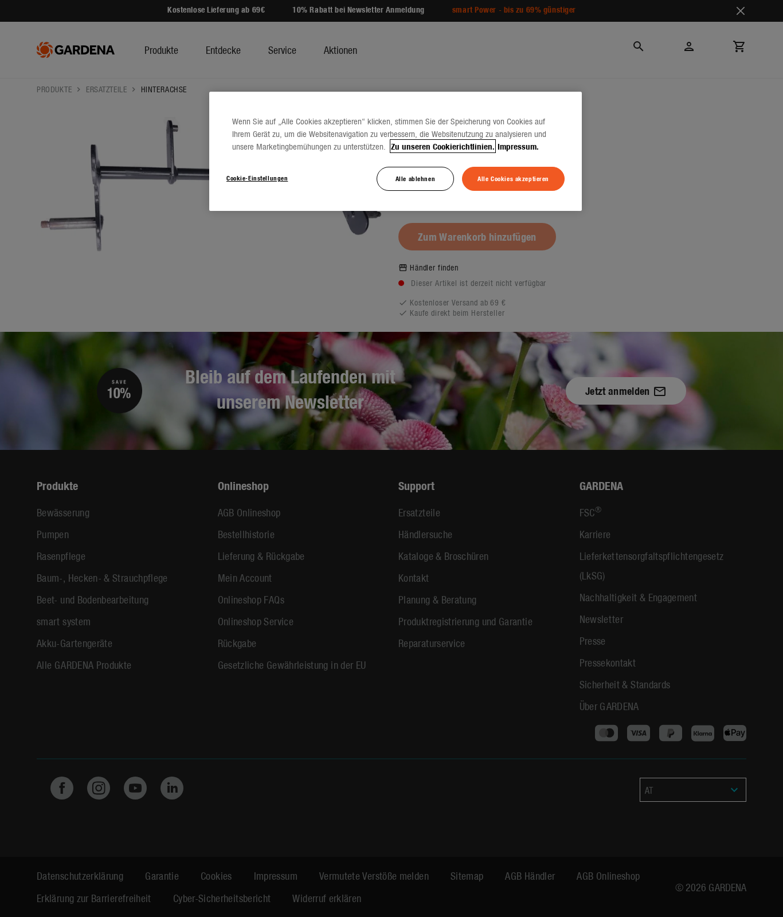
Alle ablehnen (415, 178)
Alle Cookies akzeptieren (513, 178)
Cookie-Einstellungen (257, 177)
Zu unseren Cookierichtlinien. (443, 146)
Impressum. (518, 146)
